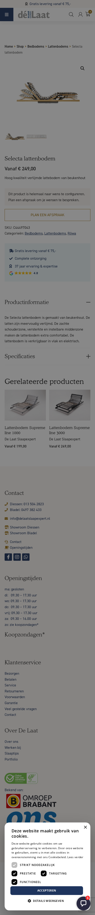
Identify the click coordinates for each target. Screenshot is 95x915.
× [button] (85, 827)
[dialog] (47, 457)
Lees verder (75, 857)
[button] (47, 901)
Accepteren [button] (46, 890)
